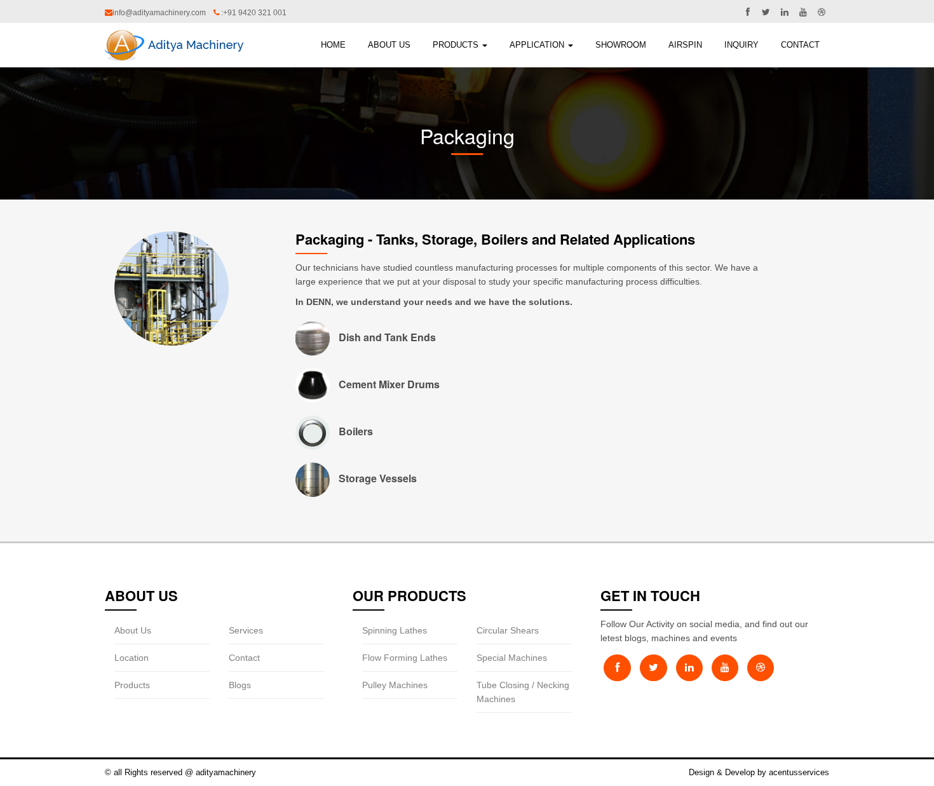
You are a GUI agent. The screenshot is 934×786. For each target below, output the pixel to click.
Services (246, 630)
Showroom (620, 45)
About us (389, 45)
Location (131, 658)
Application (538, 45)
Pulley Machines (395, 685)
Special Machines (512, 658)
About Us (132, 630)
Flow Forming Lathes (404, 658)
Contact (800, 45)
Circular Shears (508, 630)
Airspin (685, 45)
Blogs (240, 685)
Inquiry (741, 45)
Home (333, 45)
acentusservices (799, 772)
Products (457, 45)
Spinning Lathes (394, 630)
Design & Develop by (729, 772)
